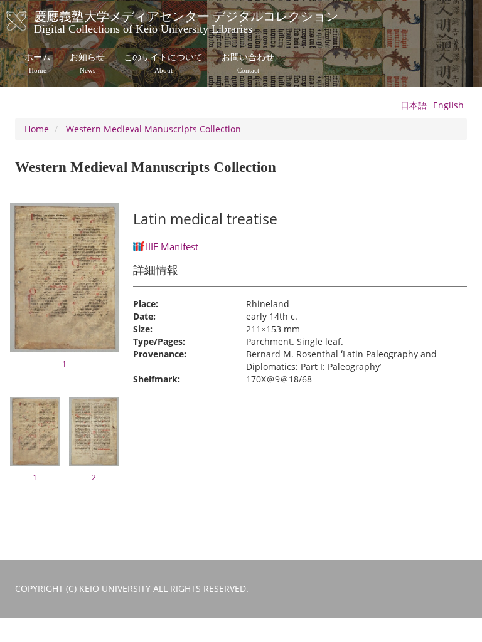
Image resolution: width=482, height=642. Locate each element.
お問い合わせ (248, 63)
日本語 (413, 105)
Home (36, 129)
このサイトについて (163, 63)
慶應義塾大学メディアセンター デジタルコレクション (186, 20)
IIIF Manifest (172, 246)
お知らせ (87, 63)
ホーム (37, 63)
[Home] (29, 21)
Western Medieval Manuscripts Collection (153, 129)
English (448, 105)
